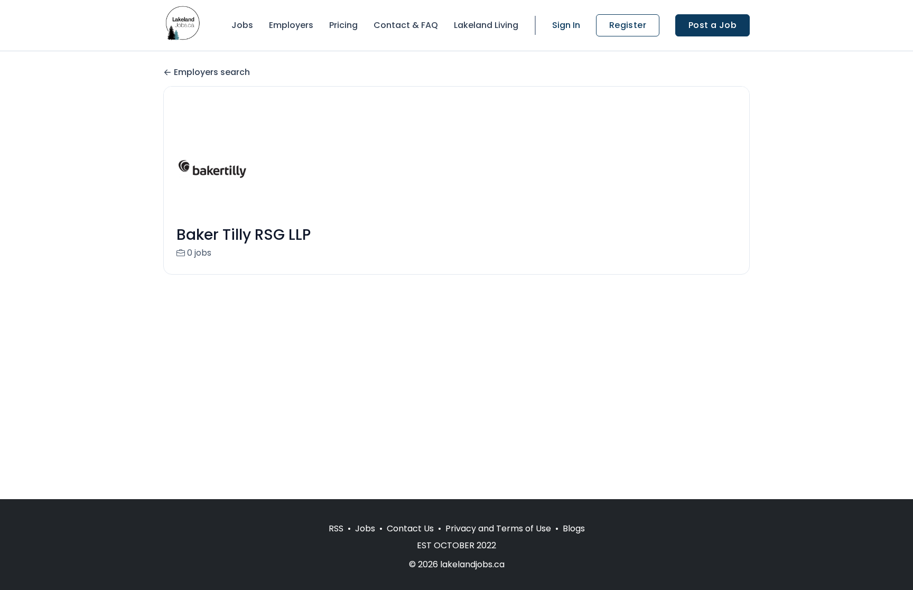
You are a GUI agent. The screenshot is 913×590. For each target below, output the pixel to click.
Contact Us (410, 528)
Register (627, 25)
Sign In (566, 25)
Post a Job (712, 25)
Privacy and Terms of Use (498, 528)
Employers (291, 25)
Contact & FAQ (406, 25)
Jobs (242, 25)
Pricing (343, 25)
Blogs (574, 528)
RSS (336, 528)
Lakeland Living (486, 25)
